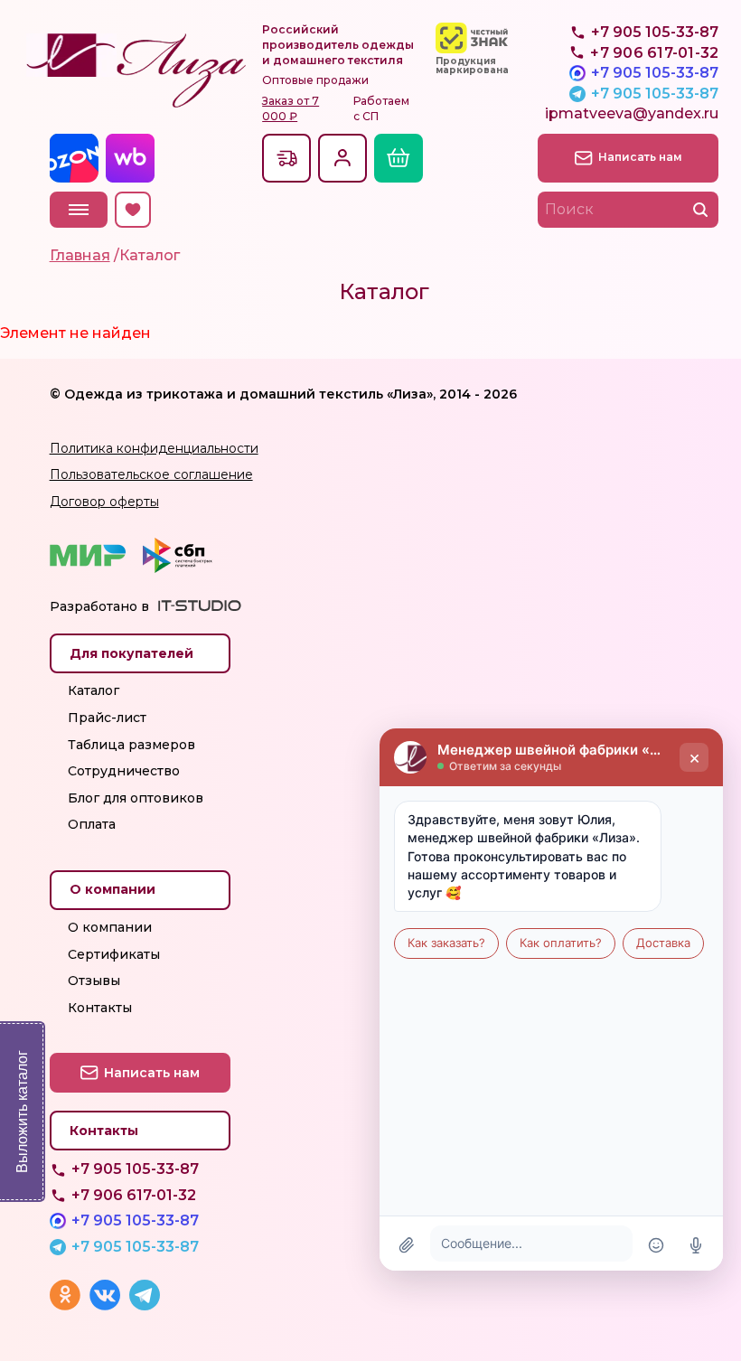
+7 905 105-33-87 (654, 72)
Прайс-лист (107, 717)
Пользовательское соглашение (151, 474)
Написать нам (640, 157)
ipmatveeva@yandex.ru (631, 113)
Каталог (93, 690)
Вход (342, 158)
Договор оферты (104, 501)
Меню (79, 210)
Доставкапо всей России (286, 158)
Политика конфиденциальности (154, 448)
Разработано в (99, 606)
